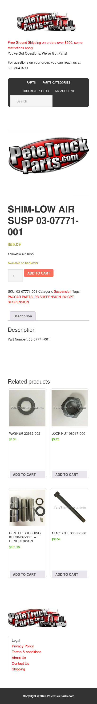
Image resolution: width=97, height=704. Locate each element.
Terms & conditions (26, 651)
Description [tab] (22, 316)
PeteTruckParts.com (60, 696)
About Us (19, 657)
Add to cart (38, 273)
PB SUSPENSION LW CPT (54, 296)
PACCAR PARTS (20, 296)
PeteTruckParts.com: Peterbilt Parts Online (48, 21)
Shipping (18, 668)
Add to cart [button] (24, 474)
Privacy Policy (23, 645)
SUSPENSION (18, 302)
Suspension (62, 291)
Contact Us (20, 663)
